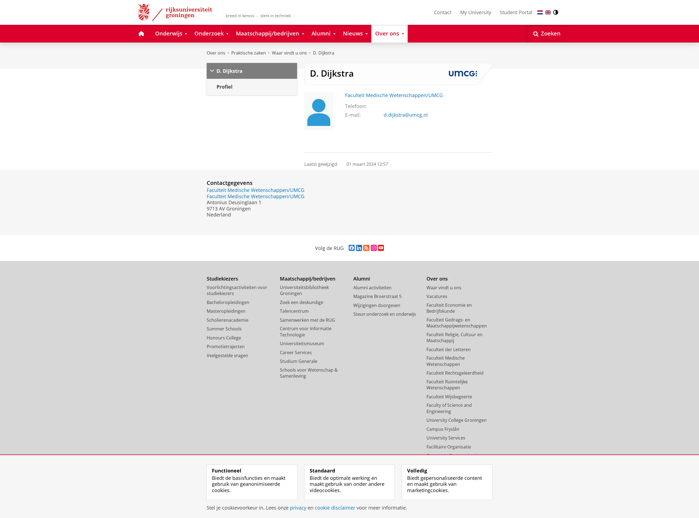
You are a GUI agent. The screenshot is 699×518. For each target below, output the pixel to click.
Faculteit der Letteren (448, 350)
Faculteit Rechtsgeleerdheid (455, 373)
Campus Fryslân (442, 429)
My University (475, 12)
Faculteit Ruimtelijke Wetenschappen (447, 385)
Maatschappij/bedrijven (307, 279)
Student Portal (516, 12)
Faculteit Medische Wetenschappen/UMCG (394, 95)
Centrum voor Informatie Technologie (305, 332)
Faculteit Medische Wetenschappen (445, 361)
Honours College (224, 338)
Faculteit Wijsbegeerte (449, 397)
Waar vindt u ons (289, 53)
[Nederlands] (540, 12)
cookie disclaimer (335, 508)
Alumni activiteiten (372, 288)
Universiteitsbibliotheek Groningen (304, 290)
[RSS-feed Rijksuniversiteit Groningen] (366, 248)
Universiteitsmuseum (302, 344)
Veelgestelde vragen (227, 356)
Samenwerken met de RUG (307, 320)
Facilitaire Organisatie (448, 447)
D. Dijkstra (323, 53)
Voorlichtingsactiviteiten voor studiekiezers (237, 290)
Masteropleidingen (226, 311)
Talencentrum (294, 311)
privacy (298, 508)
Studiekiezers (222, 279)
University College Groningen (456, 420)
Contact (442, 12)
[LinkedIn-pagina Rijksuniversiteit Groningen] (359, 248)
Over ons (216, 53)
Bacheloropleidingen (228, 302)
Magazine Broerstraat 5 (377, 296)
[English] (548, 12)
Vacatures (436, 296)
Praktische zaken (248, 53)
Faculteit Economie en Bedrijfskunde (449, 308)
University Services (445, 438)
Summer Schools (224, 329)
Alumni (361, 279)
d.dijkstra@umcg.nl (406, 115)
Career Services (296, 353)
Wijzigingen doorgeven (376, 305)
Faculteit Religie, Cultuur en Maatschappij (454, 338)
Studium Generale (298, 361)
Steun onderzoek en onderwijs (384, 314)
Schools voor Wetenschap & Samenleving (309, 373)
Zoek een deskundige (301, 302)
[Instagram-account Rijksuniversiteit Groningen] (374, 248)
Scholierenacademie (227, 320)
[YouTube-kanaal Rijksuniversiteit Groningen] (381, 248)
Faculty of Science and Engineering (449, 408)
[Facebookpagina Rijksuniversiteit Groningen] (352, 248)
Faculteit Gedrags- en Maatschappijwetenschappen (456, 323)
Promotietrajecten (226, 347)
